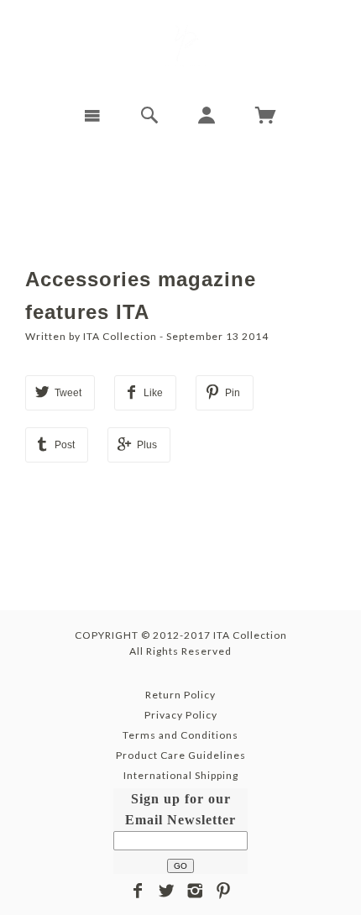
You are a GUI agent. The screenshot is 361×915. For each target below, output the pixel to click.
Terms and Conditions (180, 735)
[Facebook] (138, 890)
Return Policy (180, 694)
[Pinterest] (224, 890)
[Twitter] (166, 890)
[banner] (180, 46)
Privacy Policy (180, 714)
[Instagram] (195, 890)
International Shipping (180, 775)
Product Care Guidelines (181, 755)
